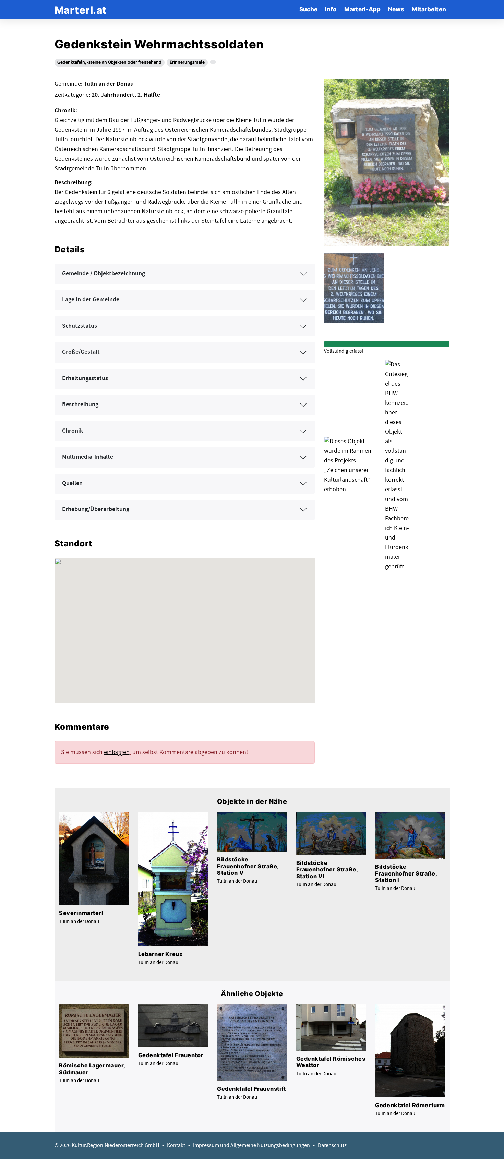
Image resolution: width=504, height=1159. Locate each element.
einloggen (117, 752)
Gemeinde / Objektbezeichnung (103, 273)
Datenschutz (332, 1145)
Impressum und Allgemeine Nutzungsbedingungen (251, 1145)
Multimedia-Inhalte (87, 457)
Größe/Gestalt (81, 352)
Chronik (72, 431)
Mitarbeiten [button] (429, 9)
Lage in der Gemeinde (90, 299)
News (396, 9)
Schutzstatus (79, 326)
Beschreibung (80, 404)
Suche (308, 9)
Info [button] (331, 9)
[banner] (81, 9)
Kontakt (176, 1145)
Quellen (72, 483)
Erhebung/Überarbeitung (95, 509)
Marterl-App (362, 9)
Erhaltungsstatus (85, 378)
